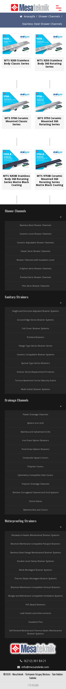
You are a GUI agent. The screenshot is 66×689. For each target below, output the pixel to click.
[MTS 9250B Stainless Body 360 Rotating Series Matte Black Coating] (16, 160)
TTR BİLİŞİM (32, 685)
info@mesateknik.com (35, 667)
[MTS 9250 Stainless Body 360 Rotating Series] (49, 45)
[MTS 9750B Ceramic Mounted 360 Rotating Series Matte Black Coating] (49, 160)
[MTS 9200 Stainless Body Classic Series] (16, 45)
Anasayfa (29, 16)
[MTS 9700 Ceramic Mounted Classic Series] (16, 102)
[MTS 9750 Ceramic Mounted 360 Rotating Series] (49, 102)
